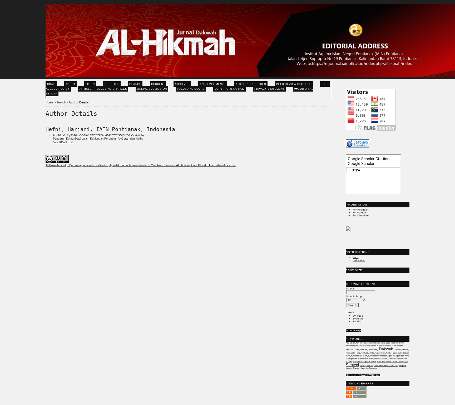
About (71, 84)
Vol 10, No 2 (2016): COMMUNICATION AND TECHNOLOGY (92, 135)
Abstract (60, 141)
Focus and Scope (191, 88)
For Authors (360, 212)
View (355, 257)
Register (112, 84)
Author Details (79, 102)
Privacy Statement (269, 88)
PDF (71, 141)
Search (135, 84)
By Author (358, 318)
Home (51, 84)
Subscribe (359, 260)
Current (158, 84)
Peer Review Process (293, 84)
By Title (357, 321)
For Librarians (361, 215)
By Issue (358, 315)
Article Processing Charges (103, 88)
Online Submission (152, 88)
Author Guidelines (251, 84)
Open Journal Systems (363, 375)
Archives (182, 84)
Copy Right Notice (229, 88)
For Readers (360, 209)
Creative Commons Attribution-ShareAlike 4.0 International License (193, 165)
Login (90, 84)
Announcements (213, 84)
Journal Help (353, 330)
